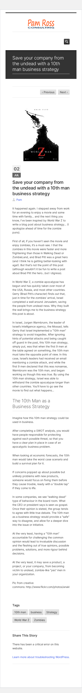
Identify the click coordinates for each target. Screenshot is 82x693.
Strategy (51, 612)
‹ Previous (48, 92)
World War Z (21, 620)
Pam (19, 199)
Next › (64, 92)
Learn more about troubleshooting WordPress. (41, 657)
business (36, 612)
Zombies (39, 620)
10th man (20, 612)
